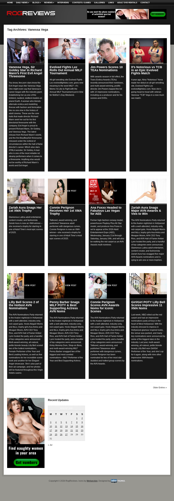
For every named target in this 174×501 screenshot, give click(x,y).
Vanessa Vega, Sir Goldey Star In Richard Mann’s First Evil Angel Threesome (25, 71)
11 (56, 426)
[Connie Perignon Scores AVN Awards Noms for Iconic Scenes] (107, 286)
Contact (145, 3)
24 (51, 434)
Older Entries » (160, 387)
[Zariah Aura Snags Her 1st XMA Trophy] (26, 191)
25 (56, 434)
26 (61, 434)
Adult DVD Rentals (127, 3)
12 (61, 426)
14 (72, 426)
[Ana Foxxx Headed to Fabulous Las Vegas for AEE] (107, 191)
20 (66, 430)
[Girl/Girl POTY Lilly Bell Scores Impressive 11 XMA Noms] (148, 283)
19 (61, 430)
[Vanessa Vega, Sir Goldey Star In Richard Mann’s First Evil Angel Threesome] (26, 50)
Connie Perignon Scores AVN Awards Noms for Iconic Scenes (104, 306)
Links (111, 3)
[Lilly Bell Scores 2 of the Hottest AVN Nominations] (26, 286)
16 (82, 426)
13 (66, 426)
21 (72, 430)
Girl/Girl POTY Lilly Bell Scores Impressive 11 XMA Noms (148, 305)
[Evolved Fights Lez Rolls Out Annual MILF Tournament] (66, 48)
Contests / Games (81, 3)
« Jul (50, 445)
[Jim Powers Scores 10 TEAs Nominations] (107, 50)
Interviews (63, 3)
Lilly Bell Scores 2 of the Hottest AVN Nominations (24, 305)
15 (77, 426)
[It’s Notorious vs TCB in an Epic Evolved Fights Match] (148, 51)
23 (82, 430)
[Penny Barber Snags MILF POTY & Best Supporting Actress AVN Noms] (66, 286)
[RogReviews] (30, 18)
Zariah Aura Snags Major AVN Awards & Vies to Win (146, 210)
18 (56, 430)
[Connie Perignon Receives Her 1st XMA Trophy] (66, 191)
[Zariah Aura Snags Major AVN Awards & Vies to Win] (148, 191)
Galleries (99, 3)
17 (51, 430)
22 (77, 430)
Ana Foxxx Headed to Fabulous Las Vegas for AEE (105, 210)
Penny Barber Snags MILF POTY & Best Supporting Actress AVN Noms (65, 306)
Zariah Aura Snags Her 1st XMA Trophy (25, 209)
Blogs (36, 3)
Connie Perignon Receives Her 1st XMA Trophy (66, 210)
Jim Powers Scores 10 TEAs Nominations (106, 68)
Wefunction (92, 481)
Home (10, 3)
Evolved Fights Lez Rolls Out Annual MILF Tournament (66, 70)
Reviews (49, 3)
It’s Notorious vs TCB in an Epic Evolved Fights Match (146, 70)
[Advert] (127, 18)
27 (66, 434)
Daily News (22, 3)
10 (51, 426)
